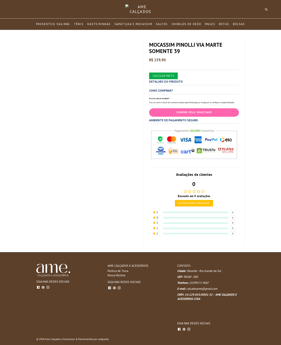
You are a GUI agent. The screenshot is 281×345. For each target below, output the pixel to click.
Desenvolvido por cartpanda (93, 339)
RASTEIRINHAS (99, 24)
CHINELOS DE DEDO (186, 24)
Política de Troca (118, 271)
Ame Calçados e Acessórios (60, 339)
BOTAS (224, 24)
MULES (210, 24)
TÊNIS (79, 24)
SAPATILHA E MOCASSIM (133, 24)
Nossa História (116, 275)
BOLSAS (239, 24)
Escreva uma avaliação (194, 203)
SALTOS (162, 24)
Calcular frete (163, 75)
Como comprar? (161, 90)
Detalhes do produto (166, 81)
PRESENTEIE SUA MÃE (53, 24)
